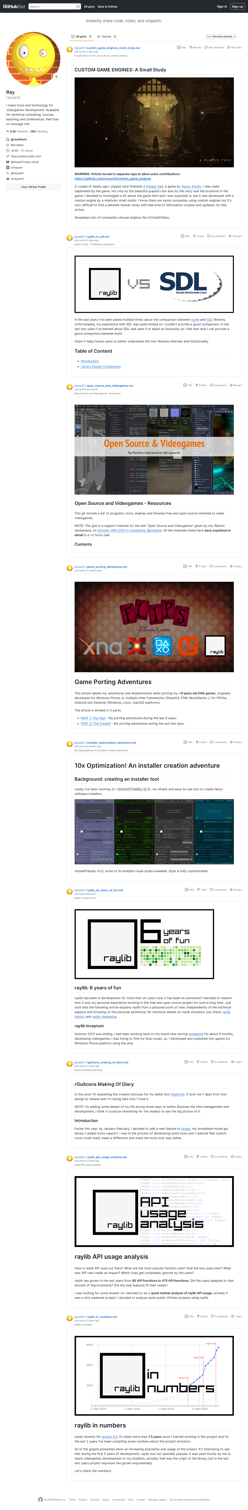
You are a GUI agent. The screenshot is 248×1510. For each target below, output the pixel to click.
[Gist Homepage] (14, 6)
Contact (141, 1499)
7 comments (221, 1316)
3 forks (200, 236)
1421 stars (236, 47)
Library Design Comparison (101, 366)
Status (105, 1499)
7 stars (238, 1061)
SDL (210, 319)
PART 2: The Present (96, 723)
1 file (183, 47)
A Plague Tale (153, 186)
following (38, 131)
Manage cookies (157, 1499)
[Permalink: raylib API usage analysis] (72, 1257)
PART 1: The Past (93, 718)
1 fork (203, 889)
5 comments (219, 889)
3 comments (219, 566)
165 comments (216, 47)
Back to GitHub (107, 6)
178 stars (237, 236)
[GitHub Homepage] (40, 1499)
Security (94, 1499)
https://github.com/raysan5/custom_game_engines (113, 179)
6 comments (219, 385)
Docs (130, 1499)
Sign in (222, 6)
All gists (89, 6)
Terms (72, 1499)
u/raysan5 (17, 178)
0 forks (202, 566)
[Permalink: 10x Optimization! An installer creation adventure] (72, 765)
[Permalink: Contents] (72, 544)
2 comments (220, 742)
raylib (195, 319)
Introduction (90, 361)
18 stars (237, 742)
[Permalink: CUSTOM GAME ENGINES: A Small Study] (72, 69)
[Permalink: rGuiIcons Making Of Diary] (72, 1084)
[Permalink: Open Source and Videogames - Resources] (72, 503)
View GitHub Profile (33, 186)
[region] (154, 143)
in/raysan (16, 167)
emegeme (196, 1034)
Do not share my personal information (190, 1499)
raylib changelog (104, 1017)
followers (19, 131)
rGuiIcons (177, 1094)
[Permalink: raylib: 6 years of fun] (72, 988)
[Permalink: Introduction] (72, 1120)
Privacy (83, 1499)
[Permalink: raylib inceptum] (72, 1026)
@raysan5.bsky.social (25, 161)
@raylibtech (19, 139)
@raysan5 (17, 173)
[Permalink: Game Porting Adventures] (72, 682)
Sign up (237, 6)
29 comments (217, 236)
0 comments (221, 1061)
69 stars (237, 385)
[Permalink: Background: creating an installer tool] (72, 779)
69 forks (197, 47)
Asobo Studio (191, 186)
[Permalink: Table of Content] (72, 351)
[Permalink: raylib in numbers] (72, 1425)
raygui (185, 1129)
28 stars (237, 889)
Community (118, 1499)
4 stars (238, 1156)
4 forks (202, 385)
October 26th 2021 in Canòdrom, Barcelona (129, 530)
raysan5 (79, 47)
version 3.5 (109, 1437)
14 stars (237, 566)
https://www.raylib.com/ (26, 156)
